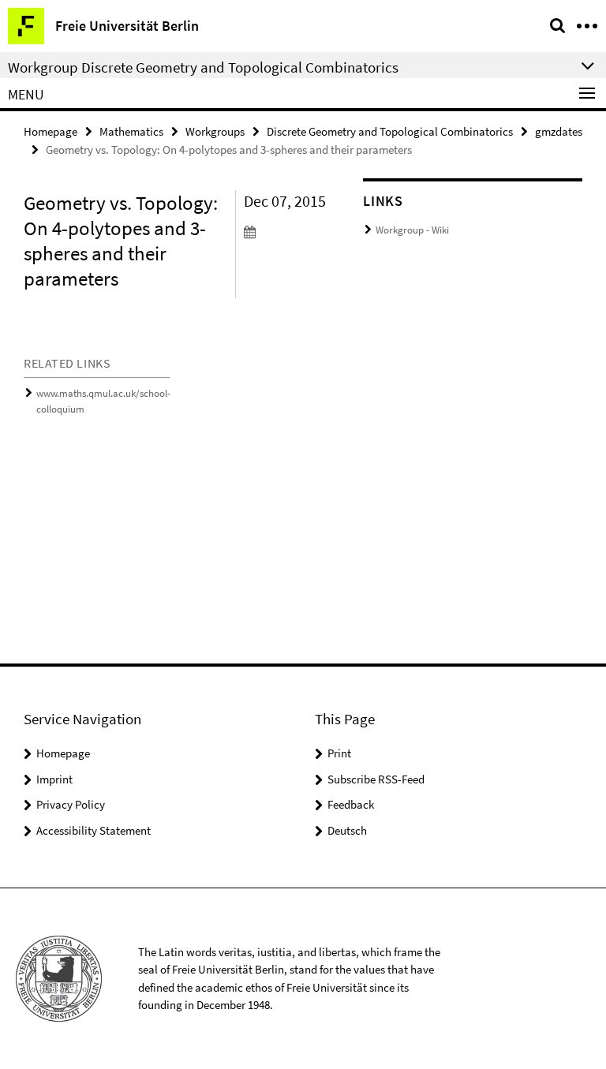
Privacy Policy (70, 804)
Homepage (50, 131)
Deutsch (347, 830)
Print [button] (339, 753)
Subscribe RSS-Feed (376, 779)
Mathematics (131, 131)
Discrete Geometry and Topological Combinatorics (390, 131)
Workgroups (215, 131)
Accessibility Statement (93, 830)
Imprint (54, 779)
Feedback (350, 804)
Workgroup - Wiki (412, 230)
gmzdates (558, 131)
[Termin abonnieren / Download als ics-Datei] (292, 231)
